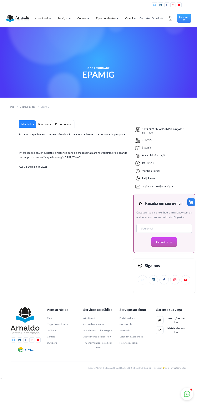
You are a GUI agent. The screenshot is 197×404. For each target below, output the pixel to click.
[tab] (27, 124)
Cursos (50, 318)
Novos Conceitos (178, 368)
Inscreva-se (184, 18)
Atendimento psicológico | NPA (98, 345)
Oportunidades (27, 106)
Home (24, 18)
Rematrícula (125, 324)
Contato (144, 18)
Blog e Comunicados (57, 324)
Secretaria (124, 330)
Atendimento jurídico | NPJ (97, 336)
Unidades (52, 330)
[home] (11, 18)
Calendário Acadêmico (131, 336)
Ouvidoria (157, 18)
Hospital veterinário (93, 324)
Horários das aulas (129, 342)
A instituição (89, 318)
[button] (41, 18)
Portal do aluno (127, 318)
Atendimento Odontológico (97, 330)
